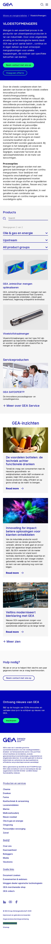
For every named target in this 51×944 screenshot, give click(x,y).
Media (6, 858)
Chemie (6, 789)
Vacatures (8, 862)
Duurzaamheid (9, 850)
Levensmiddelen (11, 805)
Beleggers (8, 854)
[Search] (42, 4)
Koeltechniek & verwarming (16, 801)
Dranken (7, 793)
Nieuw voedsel (10, 817)
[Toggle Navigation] (47, 4)
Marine (6, 809)
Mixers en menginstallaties (15, 15)
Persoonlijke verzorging (14, 829)
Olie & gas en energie (13, 821)
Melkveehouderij (11, 813)
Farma (6, 797)
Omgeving (8, 825)
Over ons (7, 846)
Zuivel (6, 832)
